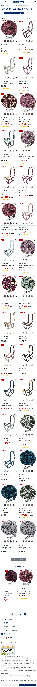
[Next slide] (16, 41)
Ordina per (5, 18)
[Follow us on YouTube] (25, 614)
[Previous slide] (2, 41)
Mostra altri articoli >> (18, 559)
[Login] (6, 2)
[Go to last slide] (2, 588)
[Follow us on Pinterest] (20, 614)
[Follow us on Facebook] (16, 614)
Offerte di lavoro (11, 634)
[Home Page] (18, 2)
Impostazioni (9, 685)
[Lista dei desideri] (31, 2)
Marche (2, 5)
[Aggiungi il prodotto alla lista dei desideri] (15, 21)
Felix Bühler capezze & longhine (20, 5)
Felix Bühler (8, 5)
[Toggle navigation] (2, 2)
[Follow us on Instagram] (12, 614)
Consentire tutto (27, 685)
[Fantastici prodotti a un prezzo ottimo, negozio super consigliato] (8, 650)
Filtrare (29, 18)
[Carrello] (35, 2)
